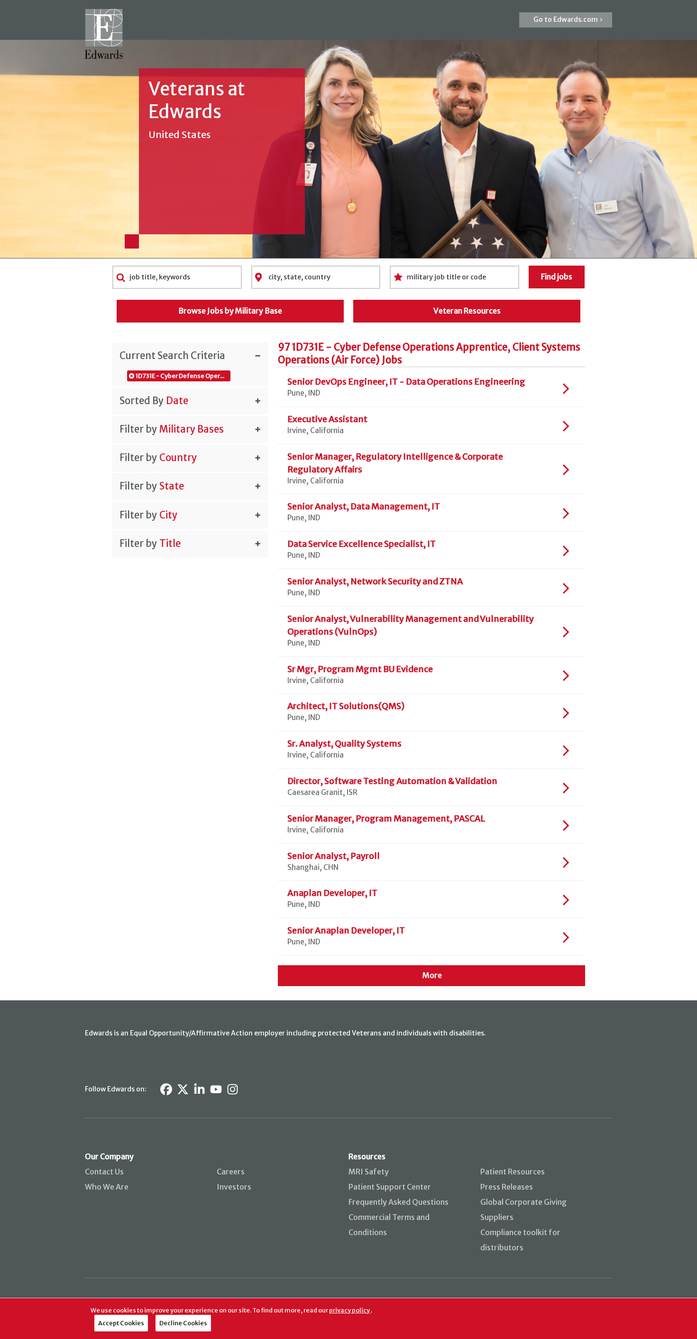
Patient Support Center (389, 1186)
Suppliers (497, 1217)
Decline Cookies (183, 1323)
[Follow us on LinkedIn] (199, 1089)
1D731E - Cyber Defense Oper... (180, 375)
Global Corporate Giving (523, 1202)
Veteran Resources (467, 310)
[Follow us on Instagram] (232, 1089)
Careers (231, 1171)
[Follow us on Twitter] (183, 1089)
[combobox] (177, 277)
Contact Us (104, 1171)
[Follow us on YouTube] (216, 1089)
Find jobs (556, 276)
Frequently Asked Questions (398, 1202)
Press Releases (506, 1186)
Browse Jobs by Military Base (230, 310)
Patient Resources (512, 1171)
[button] (565, 20)
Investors (234, 1186)
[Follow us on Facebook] (166, 1089)
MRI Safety (368, 1171)
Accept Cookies (121, 1323)
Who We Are (106, 1186)
